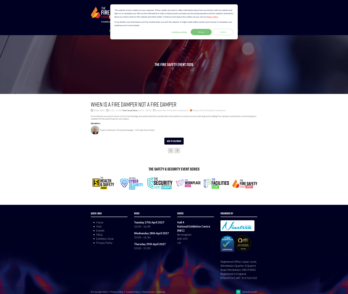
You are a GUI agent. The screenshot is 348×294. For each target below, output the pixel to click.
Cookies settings (179, 32)
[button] (174, 141)
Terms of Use (149, 291)
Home (99, 222)
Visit (99, 226)
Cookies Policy (133, 291)
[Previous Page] (170, 150)
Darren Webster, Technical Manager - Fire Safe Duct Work (127, 130)
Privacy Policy (104, 242)
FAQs (99, 234)
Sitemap (161, 291)
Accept (201, 32)
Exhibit (100, 230)
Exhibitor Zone (105, 238)
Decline (223, 32)
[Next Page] (177, 150)
